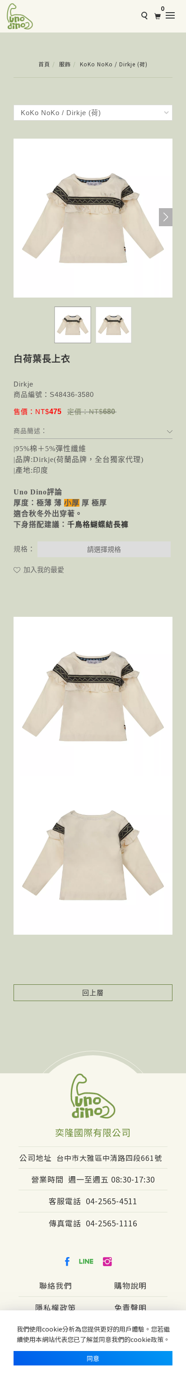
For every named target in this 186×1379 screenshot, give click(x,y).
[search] (143, 17)
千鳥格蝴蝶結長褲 (98, 524)
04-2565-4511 (111, 1201)
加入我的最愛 (43, 569)
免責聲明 (130, 1307)
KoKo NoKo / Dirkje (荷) (114, 64)
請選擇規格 (104, 549)
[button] (165, 217)
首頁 (44, 64)
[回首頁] (20, 16)
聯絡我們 (55, 1285)
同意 (93, 1358)
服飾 (65, 64)
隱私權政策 (55, 1307)
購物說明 (130, 1285)
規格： (24, 549)
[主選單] (172, 16)
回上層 (93, 993)
